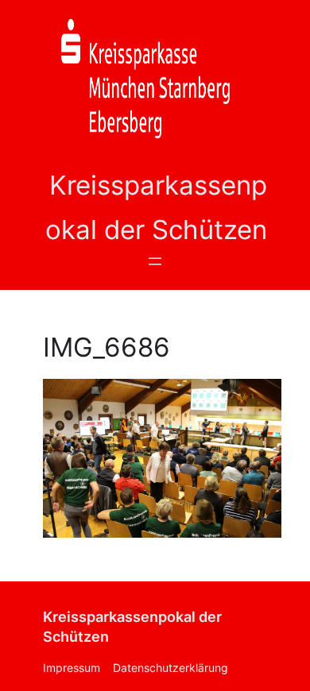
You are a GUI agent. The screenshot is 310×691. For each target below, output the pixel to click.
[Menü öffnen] (155, 261)
